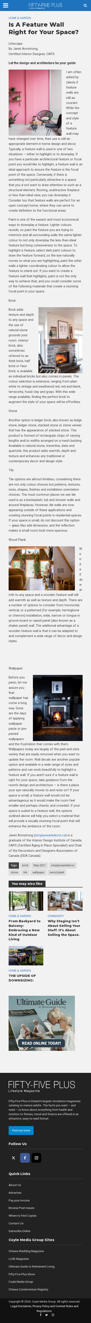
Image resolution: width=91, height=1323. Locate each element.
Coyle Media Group (21, 1281)
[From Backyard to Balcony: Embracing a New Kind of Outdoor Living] (26, 901)
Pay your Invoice (19, 1200)
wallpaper (38, 872)
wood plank (57, 872)
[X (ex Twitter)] (13, 1158)
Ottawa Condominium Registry (28, 1289)
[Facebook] (25, 1158)
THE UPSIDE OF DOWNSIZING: (22, 978)
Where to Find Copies (22, 1215)
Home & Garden (20, 18)
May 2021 (40, 865)
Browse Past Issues (21, 1208)
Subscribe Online (19, 1231)
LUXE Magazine (19, 1258)
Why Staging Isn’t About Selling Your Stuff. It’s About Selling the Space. (64, 928)
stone (14, 872)
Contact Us (16, 1223)
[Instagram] (36, 1158)
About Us (15, 1185)
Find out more (21, 1130)
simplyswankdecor (62, 865)
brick (25, 865)
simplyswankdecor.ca (50, 835)
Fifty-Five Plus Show (22, 1274)
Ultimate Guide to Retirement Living (32, 1266)
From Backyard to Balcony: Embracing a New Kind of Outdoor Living (24, 930)
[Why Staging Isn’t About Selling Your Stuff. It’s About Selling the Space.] (65, 901)
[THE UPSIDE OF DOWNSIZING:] (26, 955)
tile (25, 872)
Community (56, 916)
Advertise (15, 1192)
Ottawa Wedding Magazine (26, 1251)
